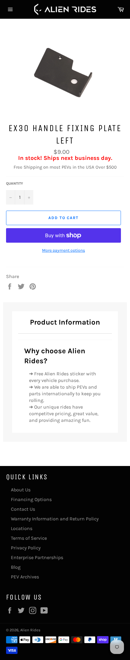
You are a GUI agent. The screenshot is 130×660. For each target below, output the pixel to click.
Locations (21, 528)
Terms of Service (29, 538)
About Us (21, 490)
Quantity (14, 183)
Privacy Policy (26, 548)
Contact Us (23, 509)
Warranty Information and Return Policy (55, 519)
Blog (16, 567)
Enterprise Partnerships (37, 557)
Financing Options (31, 499)
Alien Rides (30, 630)
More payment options (63, 250)
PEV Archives (25, 577)
